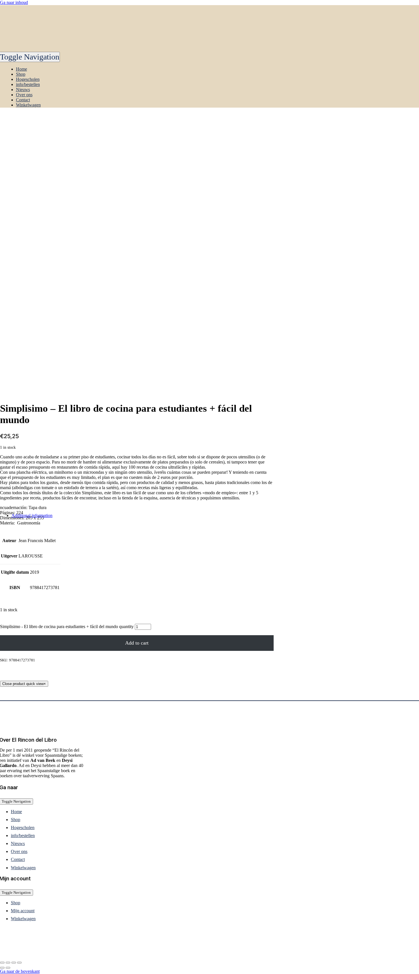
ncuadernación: (14, 507)
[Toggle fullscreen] (13, 962)
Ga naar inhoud (14, 2)
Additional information (31, 515)
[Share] (8, 962)
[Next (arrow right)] (8, 968)
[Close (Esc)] (2, 962)
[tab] (142, 515)
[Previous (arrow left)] (2, 968)
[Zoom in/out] (19, 962)
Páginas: (8, 512)
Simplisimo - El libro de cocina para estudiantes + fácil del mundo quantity (67, 626)
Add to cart (137, 643)
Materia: (8, 522)
